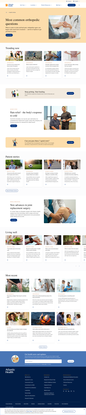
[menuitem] (68, 1)
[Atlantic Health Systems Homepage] (10, 371)
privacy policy (44, 364)
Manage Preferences (69, 411)
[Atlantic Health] (6, 12)
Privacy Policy (29, 411)
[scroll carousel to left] (76, 266)
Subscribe (71, 361)
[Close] (84, 409)
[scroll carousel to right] (79, 266)
